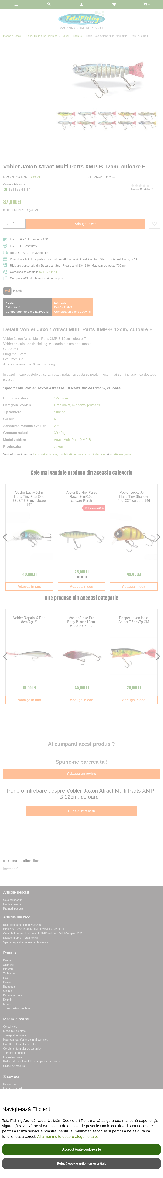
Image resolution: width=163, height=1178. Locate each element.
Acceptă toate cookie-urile (81, 1149)
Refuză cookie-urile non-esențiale (81, 1163)
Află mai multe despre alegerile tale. (67, 1136)
